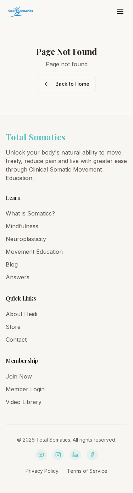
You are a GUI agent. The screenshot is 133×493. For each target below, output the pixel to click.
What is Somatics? (30, 213)
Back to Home (72, 84)
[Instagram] (58, 454)
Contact (16, 339)
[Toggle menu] (120, 11)
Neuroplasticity (26, 238)
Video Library (23, 401)
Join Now (19, 376)
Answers (17, 277)
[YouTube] (41, 454)
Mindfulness (22, 226)
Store (13, 326)
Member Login (25, 389)
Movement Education (34, 251)
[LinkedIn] (75, 454)
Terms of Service (87, 471)
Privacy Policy (42, 471)
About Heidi (21, 314)
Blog (12, 264)
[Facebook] (92, 454)
